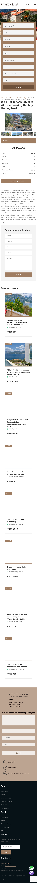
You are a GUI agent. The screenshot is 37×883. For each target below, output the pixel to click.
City (6, 32)
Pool (6, 80)
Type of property (9, 26)
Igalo (20, 429)
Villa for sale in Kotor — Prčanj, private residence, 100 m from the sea (17, 322)
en (27, 5)
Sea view (7, 67)
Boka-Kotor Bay (13, 327)
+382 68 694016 (14, 707)
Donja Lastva (22, 669)
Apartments (4, 791)
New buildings (5, 808)
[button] (18, 122)
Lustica (21, 524)
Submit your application (16, 181)
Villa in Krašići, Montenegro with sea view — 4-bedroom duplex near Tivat (18, 372)
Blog (2, 830)
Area (6, 53)
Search (18, 87)
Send (6, 852)
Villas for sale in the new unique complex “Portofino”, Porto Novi (17, 617)
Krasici (20, 377)
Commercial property (7, 801)
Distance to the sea (10, 74)
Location (7, 46)
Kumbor (21, 621)
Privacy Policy (5, 827)
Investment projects (6, 798)
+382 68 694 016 (6, 863)
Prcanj (20, 327)
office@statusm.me (10, 866)
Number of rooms (10, 60)
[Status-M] (9, 4)
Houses (3, 794)
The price (7, 39)
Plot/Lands (4, 805)
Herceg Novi (22, 476)
